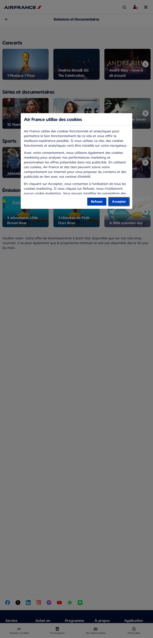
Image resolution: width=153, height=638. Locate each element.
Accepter (119, 201)
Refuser (97, 201)
